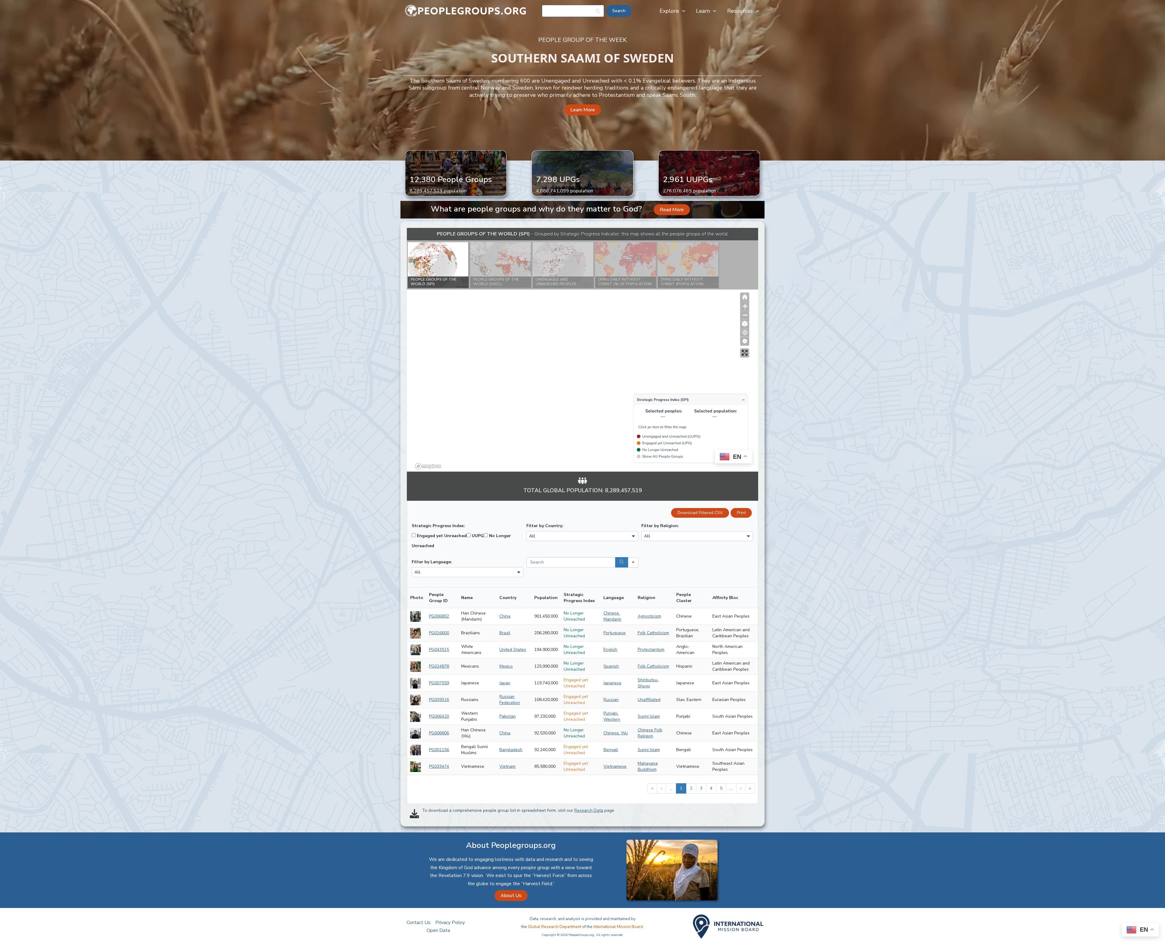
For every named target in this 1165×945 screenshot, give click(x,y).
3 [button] (701, 788)
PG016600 (439, 633)
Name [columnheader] (467, 598)
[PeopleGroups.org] (465, 10)
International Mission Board (618, 927)
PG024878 (439, 666)
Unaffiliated (649, 700)
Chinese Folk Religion (650, 733)
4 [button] (711, 788)
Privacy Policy (450, 922)
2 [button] (691, 788)
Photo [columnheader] (416, 598)
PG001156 (439, 750)
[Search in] (633, 562)
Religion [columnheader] (646, 598)
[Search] (621, 562)
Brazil (504, 633)
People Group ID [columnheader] (438, 598)
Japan (504, 683)
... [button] (671, 788)
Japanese (612, 683)
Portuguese (614, 633)
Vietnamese (614, 766)
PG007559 (439, 683)
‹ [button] (661, 788)
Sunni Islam (649, 716)
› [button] (740, 788)
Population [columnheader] (546, 598)
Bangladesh (510, 750)
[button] (682, 10)
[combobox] (582, 536)
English (610, 649)
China (504, 616)
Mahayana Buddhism (648, 766)
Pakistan (507, 716)
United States (512, 649)
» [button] (750, 788)
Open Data (438, 930)
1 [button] (681, 788)
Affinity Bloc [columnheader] (725, 598)
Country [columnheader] (507, 598)
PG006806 (439, 733)
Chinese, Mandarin (612, 616)
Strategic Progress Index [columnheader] (579, 598)
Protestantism (651, 649)
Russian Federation (509, 700)
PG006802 (439, 616)
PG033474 (439, 766)
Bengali (610, 750)
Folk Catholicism (653, 633)
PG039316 (439, 700)
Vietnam (507, 766)
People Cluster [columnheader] (684, 598)
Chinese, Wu (615, 733)
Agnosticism (649, 616)
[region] (582, 350)
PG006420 (439, 716)
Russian (611, 700)
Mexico (506, 666)
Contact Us (419, 922)
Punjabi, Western (611, 716)
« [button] (652, 788)
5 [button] (721, 788)
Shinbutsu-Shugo (648, 683)
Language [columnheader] (613, 598)
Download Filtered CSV (700, 513)
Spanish (611, 666)
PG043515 (439, 649)
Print (741, 513)
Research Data (588, 810)
